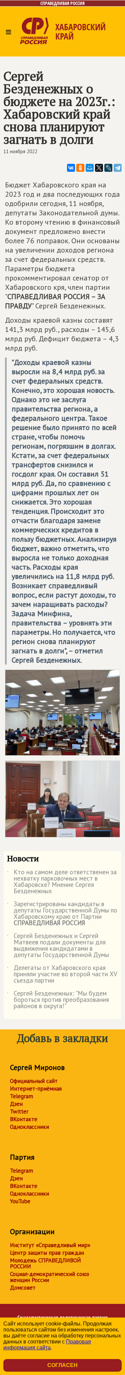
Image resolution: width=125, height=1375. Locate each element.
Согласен (62, 1365)
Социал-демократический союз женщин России (49, 1277)
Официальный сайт (34, 1081)
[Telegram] (118, 168)
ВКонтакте (23, 1119)
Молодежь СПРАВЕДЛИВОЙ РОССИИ (45, 1263)
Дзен (16, 1104)
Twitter (19, 1111)
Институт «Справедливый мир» (50, 1245)
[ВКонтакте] (71, 168)
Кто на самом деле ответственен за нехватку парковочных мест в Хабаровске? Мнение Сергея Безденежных (62, 882)
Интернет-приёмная (36, 1089)
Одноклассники (29, 1127)
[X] (99, 168)
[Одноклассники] (80, 168)
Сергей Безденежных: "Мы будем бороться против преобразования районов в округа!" (58, 1000)
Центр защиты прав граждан (47, 1253)
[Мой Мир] (90, 168)
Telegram (21, 1096)
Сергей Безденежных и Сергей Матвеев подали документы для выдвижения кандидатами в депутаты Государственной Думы (58, 946)
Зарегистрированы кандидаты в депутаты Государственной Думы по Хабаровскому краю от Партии (62, 914)
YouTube (20, 1201)
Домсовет (23, 1288)
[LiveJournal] (108, 168)
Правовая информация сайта (47, 1344)
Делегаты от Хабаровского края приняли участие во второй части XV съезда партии (62, 974)
